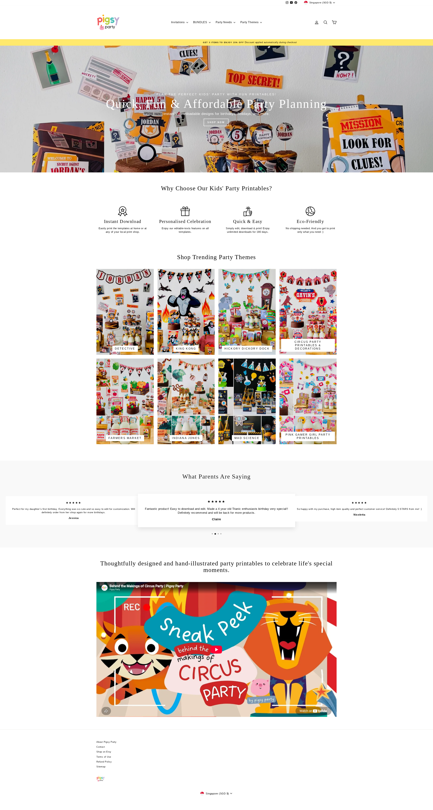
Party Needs (224, 22)
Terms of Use (103, 757)
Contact (100, 747)
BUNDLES (200, 22)
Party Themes (249, 22)
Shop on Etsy (103, 752)
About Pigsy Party (106, 742)
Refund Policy (104, 761)
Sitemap (100, 766)
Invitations (178, 22)
